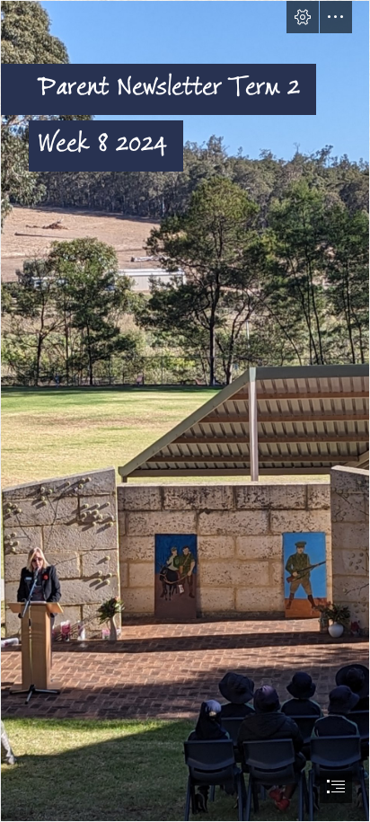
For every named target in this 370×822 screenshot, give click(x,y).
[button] (302, 17)
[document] (185, 411)
